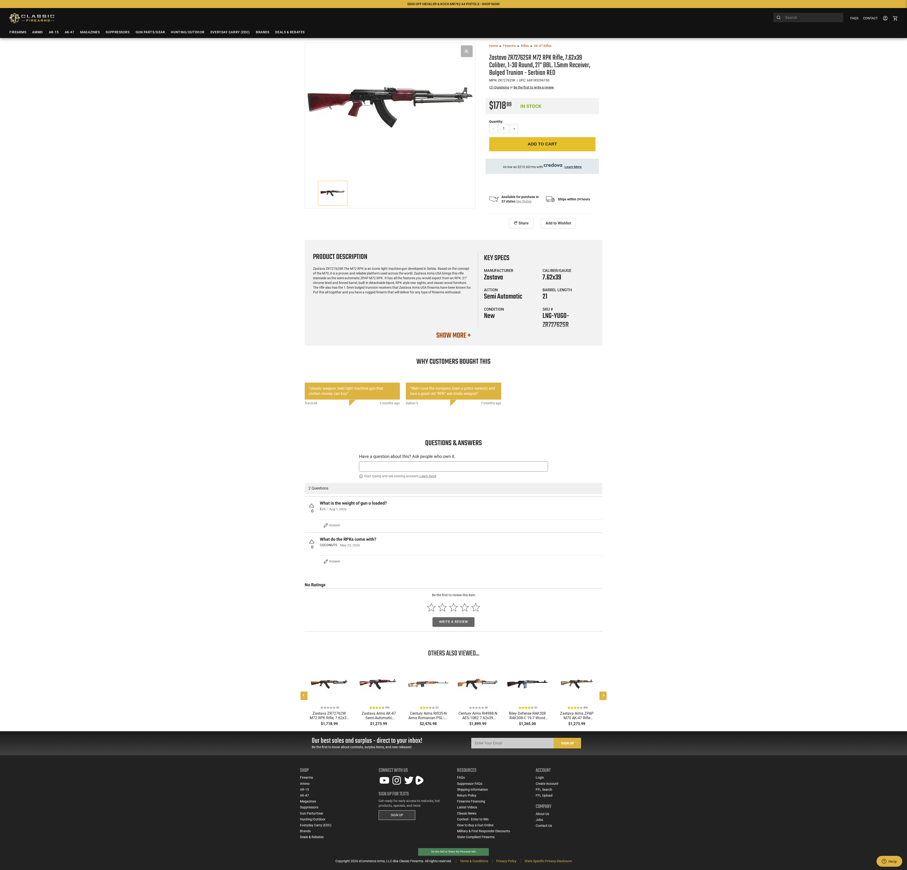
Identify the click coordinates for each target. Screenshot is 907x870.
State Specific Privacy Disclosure (548, 861)
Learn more (427, 476)
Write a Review (453, 622)
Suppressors (309, 807)
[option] (390, 106)
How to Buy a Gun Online (475, 825)
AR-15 (304, 789)
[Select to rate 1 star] (431, 607)
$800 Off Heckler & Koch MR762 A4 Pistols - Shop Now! (453, 4)
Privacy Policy (506, 861)
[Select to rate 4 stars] (464, 607)
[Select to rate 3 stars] (453, 607)
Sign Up (567, 743)
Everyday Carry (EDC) (315, 825)
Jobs (539, 820)
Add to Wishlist (558, 223)
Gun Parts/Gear (311, 813)
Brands (305, 831)
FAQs (854, 18)
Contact (870, 18)
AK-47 (304, 795)
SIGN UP (397, 815)
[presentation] (304, 696)
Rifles (525, 46)
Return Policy (466, 795)
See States (523, 201)
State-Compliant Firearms (476, 837)
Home (493, 46)
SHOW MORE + (453, 335)
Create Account (547, 784)
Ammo (305, 784)
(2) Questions (499, 87)
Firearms (509, 46)
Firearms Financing (471, 801)
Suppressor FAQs (469, 784)
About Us (542, 814)
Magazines (308, 801)
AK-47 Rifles (543, 46)
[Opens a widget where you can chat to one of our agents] (889, 862)
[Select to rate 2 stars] (442, 607)
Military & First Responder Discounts (483, 831)
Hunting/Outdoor (312, 819)
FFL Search (544, 789)
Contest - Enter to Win (473, 819)
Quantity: (496, 121)
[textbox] (453, 466)
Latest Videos (467, 807)
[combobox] (808, 17)
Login (540, 777)
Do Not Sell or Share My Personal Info (453, 851)
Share (523, 223)
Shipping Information (472, 789)
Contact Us (544, 826)
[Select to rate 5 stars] (475, 607)
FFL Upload (544, 795)
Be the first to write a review (533, 87)
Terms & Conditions (474, 861)
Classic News (466, 813)
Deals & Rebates (312, 837)
